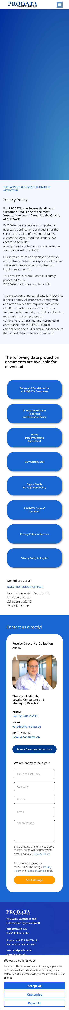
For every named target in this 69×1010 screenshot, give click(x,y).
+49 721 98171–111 (25, 716)
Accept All (35, 986)
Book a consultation (26, 737)
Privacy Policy (42, 854)
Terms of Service (36, 870)
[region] (34, 982)
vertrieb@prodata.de (26, 726)
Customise (34, 994)
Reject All (34, 1003)
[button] (60, 5)
